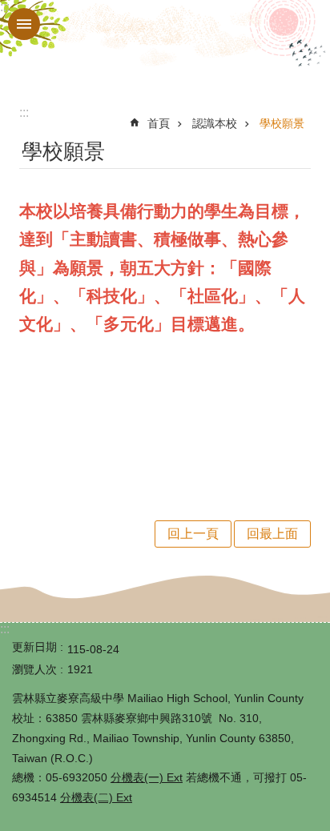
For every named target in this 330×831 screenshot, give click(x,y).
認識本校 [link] (214, 123)
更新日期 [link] (34, 646)
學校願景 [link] (282, 123)
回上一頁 (193, 533)
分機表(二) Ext (96, 797)
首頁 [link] (158, 123)
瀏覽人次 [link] (34, 669)
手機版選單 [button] (24, 24)
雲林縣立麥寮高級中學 (165, 46)
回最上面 (272, 533)
